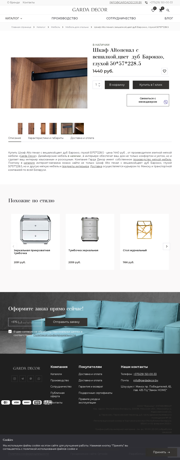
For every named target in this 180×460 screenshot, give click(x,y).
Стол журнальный (135, 250)
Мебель (55, 27)
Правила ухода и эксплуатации (89, 401)
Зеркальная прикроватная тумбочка (32, 252)
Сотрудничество (61, 386)
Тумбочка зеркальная (83, 250)
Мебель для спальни (77, 27)
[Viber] (31, 378)
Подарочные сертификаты (95, 393)
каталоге (29, 162)
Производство (59, 380)
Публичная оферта (57, 394)
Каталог (41, 27)
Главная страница (21, 27)
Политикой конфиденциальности (55, 335)
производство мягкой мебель (152, 159)
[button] (84, 46)
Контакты (29, 2)
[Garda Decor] (90, 9)
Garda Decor (28, 156)
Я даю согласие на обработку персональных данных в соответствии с (48, 333)
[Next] (166, 246)
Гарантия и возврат (91, 386)
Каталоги (56, 374)
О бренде (13, 2)
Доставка (96, 166)
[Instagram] (14, 378)
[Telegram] (23, 378)
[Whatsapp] (39, 378)
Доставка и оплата (90, 374)
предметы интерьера (75, 166)
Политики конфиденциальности (98, 448)
